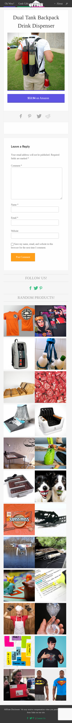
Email (14, 217)
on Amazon (38, 98)
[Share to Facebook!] (21, 116)
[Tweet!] (39, 116)
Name (14, 204)
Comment (16, 165)
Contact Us (40, 718)
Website (14, 231)
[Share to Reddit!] (47, 116)
